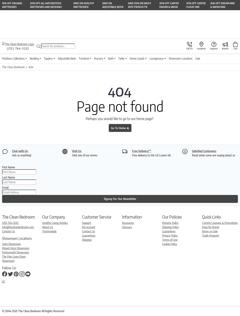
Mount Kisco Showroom (15, 248)
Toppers (48, 58)
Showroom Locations (181, 58)
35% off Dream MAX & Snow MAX (222, 5)
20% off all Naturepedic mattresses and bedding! (46, 5)
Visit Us (76, 151)
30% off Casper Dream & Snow (169, 5)
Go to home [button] (119, 128)
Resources (128, 223)
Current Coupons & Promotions (220, 223)
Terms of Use (170, 240)
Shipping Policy (170, 227)
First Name (8, 167)
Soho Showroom (11, 244)
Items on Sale (210, 231)
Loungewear (156, 58)
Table (121, 58)
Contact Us (8, 231)
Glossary (127, 227)
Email (5, 187)
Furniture (84, 58)
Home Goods (136, 58)
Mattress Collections (13, 58)
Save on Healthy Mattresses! (83, 5)
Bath (110, 58)
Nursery (98, 58)
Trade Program (210, 235)
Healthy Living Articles (55, 223)
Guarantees (88, 235)
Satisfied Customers (204, 151)
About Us (47, 227)
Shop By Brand (210, 227)
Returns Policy (170, 223)
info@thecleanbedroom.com (18, 227)
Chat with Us (20, 151)
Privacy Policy (170, 235)
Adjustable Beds (67, 58)
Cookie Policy (169, 244)
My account (88, 227)
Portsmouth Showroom (15, 252)
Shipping (87, 240)
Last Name (8, 177)
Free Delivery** (141, 151)
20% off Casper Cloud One (196, 5)
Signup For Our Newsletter (120, 199)
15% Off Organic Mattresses (12, 5)
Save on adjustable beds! (113, 5)
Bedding (34, 58)
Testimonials (49, 231)
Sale (197, 58)
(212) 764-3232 (10, 223)
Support (86, 223)
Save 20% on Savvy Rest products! (139, 5)
